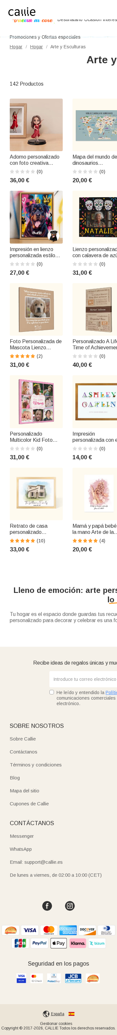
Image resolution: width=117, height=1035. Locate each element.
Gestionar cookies (56, 1023)
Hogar (16, 46)
